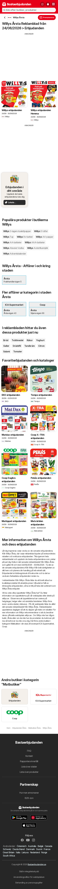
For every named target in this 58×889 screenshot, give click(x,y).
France (47, 849)
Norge (44, 852)
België (40, 846)
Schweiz (7, 849)
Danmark (30, 849)
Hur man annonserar (29, 792)
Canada (48, 846)
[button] (47, 4)
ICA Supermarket (46, 623)
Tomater (17, 351)
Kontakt (29, 756)
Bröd (5, 340)
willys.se (5, 598)
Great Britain (8, 852)
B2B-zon (29, 798)
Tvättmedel (17, 340)
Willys (17, 231)
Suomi (39, 849)
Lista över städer (29, 766)
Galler (6, 345)
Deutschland (18, 849)
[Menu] (53, 4)
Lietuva (25, 852)
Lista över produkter (29, 772)
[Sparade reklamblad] (42, 4)
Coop (4, 626)
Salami (6, 351)
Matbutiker (15, 623)
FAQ (29, 750)
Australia (32, 846)
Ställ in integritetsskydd (29, 871)
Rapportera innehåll (29, 761)
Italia (18, 852)
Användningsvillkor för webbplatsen (29, 877)
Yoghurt (40, 340)
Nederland (35, 852)
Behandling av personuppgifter (28, 882)
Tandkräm (29, 345)
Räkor (30, 340)
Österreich (21, 846)
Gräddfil (17, 345)
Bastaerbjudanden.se (37, 864)
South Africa (9, 855)
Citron (41, 345)
